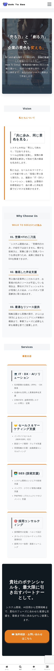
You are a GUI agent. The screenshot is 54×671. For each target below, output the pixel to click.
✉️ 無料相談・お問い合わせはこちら (27, 636)
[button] (48, 448)
